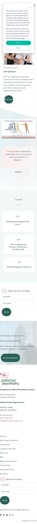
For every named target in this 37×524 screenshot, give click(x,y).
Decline (18, 48)
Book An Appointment (10, 358)
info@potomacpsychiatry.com (11, 421)
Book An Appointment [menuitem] (8, 461)
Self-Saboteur (10, 71)
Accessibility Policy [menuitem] (7, 469)
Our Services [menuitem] (5, 444)
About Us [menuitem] (3, 436)
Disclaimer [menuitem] (4, 474)
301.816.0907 (8, 418)
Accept (18, 43)
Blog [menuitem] (1, 457)
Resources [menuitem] (4, 453)
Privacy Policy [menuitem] (5, 465)
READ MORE (8, 99)
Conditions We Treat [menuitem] (7, 449)
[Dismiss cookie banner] (30, 7)
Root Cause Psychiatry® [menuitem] (9, 440)
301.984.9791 (7, 415)
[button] (33, 172)
